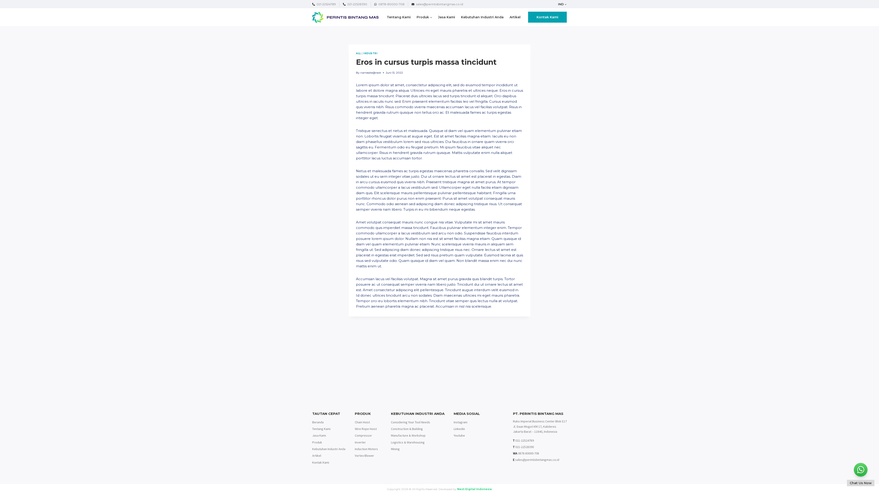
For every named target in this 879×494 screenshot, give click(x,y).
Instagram (460, 422)
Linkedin (459, 429)
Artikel (515, 17)
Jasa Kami (446, 17)
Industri (370, 53)
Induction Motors (366, 449)
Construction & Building (407, 429)
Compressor (363, 435)
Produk (317, 442)
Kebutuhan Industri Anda (482, 17)
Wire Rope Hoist (366, 429)
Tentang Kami (399, 17)
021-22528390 (357, 4)
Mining (395, 449)
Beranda (318, 422)
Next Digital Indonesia (474, 489)
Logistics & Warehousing (408, 442)
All (358, 53)
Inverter (360, 442)
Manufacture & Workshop (408, 435)
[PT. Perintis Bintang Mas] (345, 17)
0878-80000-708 (391, 4)
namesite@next (370, 72)
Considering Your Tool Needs (410, 422)
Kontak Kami (547, 17)
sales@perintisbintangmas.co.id (439, 4)
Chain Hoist (362, 422)
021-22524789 (326, 4)
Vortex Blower (364, 456)
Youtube (459, 435)
